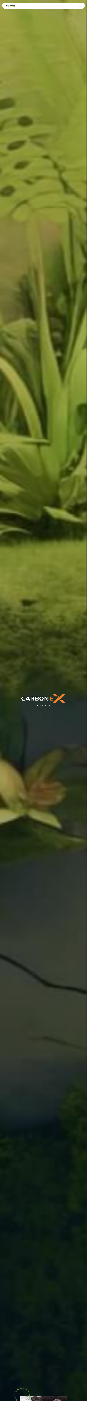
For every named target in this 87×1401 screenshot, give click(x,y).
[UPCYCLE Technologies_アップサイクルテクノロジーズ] (9, 5)
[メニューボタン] (80, 5)
